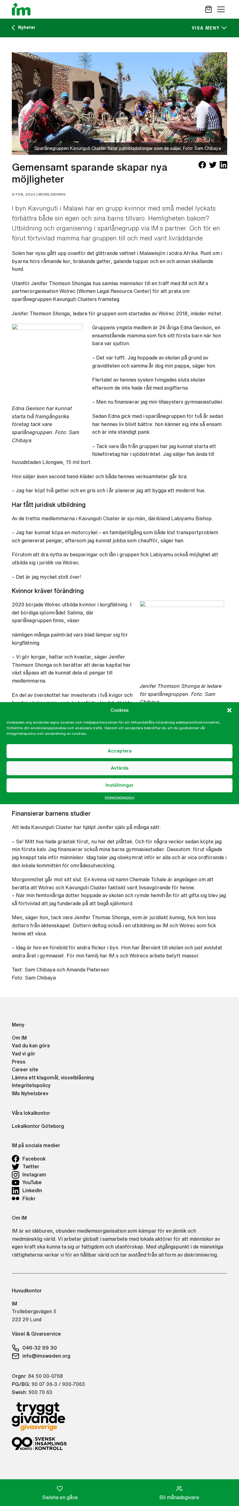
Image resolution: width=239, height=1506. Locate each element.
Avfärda (120, 768)
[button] (229, 710)
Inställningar (119, 785)
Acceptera (120, 750)
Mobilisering (52, 194)
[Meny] (221, 9)
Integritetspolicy (119, 797)
